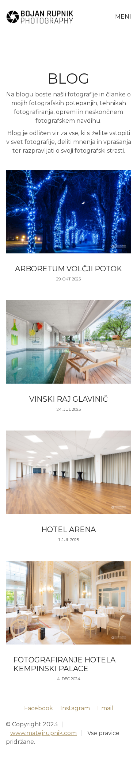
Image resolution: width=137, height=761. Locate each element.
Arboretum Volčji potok (68, 268)
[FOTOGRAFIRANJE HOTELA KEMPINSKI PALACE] (68, 603)
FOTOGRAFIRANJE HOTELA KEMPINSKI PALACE (64, 664)
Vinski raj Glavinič (68, 399)
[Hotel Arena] (68, 472)
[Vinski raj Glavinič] (68, 342)
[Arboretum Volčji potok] (68, 211)
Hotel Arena (68, 529)
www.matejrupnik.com (43, 733)
